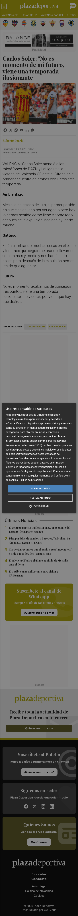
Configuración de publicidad (36, 471)
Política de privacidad (31, 480)
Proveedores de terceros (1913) (24, 445)
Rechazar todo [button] (40, 497)
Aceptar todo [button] (40, 488)
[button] (39, 506)
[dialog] (39, 458)
